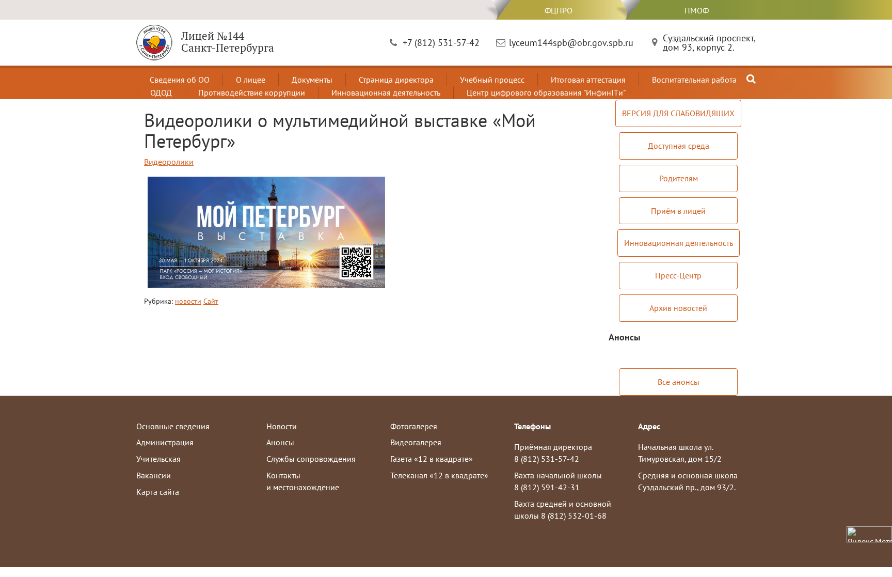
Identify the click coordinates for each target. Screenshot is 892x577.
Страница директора (396, 79)
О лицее (250, 79)
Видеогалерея (415, 442)
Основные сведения (173, 426)
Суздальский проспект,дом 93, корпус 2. (709, 42)
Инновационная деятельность (385, 92)
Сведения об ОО (180, 79)
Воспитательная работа (694, 79)
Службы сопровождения (311, 459)
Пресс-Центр (678, 275)
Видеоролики (169, 162)
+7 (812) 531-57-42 (441, 43)
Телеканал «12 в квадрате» (439, 475)
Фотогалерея (413, 426)
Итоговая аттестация (588, 79)
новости (188, 301)
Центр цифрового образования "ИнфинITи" (546, 92)
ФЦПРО (558, 10)
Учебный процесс (492, 79)
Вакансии (153, 475)
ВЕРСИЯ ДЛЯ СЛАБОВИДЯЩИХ (678, 113)
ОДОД (161, 92)
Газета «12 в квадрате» (431, 459)
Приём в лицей (678, 211)
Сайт (210, 301)
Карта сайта (157, 492)
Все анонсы (678, 382)
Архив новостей (678, 308)
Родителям (678, 178)
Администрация (165, 442)
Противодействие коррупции (251, 92)
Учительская (158, 459)
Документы (312, 79)
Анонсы (280, 442)
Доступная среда (678, 146)
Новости (281, 426)
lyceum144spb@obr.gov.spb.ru (571, 43)
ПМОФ (696, 10)
